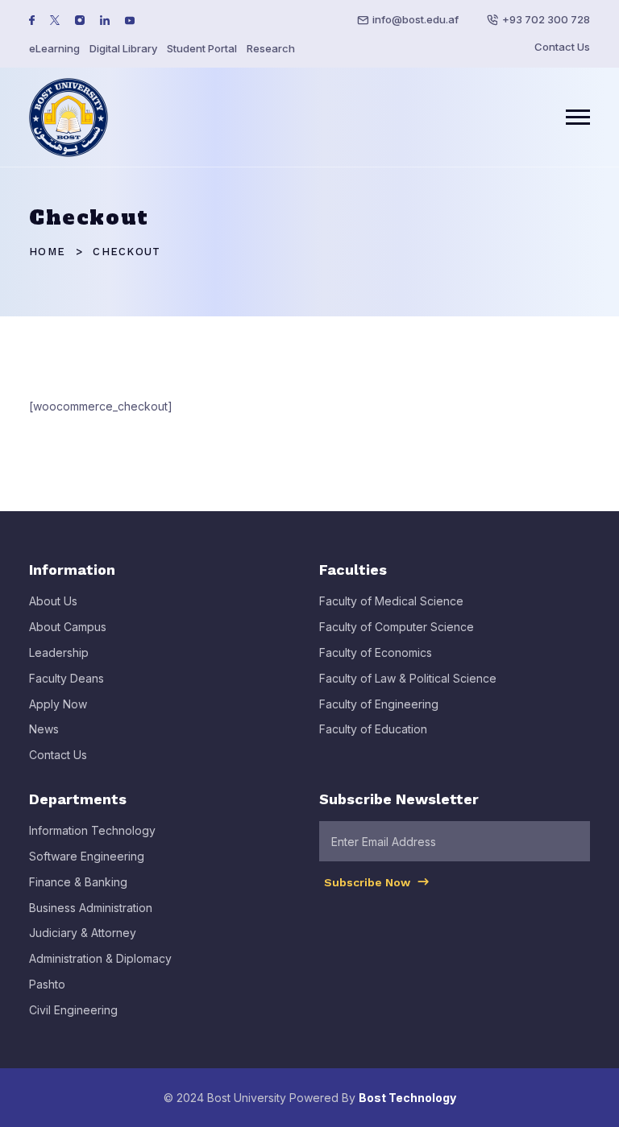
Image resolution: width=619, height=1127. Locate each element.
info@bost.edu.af (415, 19)
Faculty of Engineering (378, 704)
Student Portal (202, 48)
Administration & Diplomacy (100, 958)
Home (47, 252)
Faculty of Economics (375, 652)
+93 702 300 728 (546, 19)
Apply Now (58, 704)
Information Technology (92, 830)
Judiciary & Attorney (82, 932)
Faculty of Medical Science (391, 601)
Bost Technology (407, 1097)
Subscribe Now (368, 882)
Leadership (59, 652)
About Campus (67, 627)
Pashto (47, 984)
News (44, 729)
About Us (53, 601)
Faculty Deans (66, 678)
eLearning (54, 48)
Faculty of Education (373, 729)
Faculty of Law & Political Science (407, 678)
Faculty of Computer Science (396, 627)
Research (271, 48)
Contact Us (562, 46)
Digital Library (123, 48)
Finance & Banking (78, 882)
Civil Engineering (73, 1010)
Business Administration (90, 907)
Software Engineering (86, 856)
